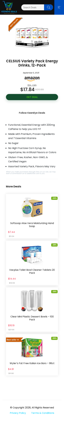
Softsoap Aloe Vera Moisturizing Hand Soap (32, 224)
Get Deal (32, 97)
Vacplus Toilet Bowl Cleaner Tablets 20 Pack (32, 271)
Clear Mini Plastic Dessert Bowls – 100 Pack (32, 318)
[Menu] (59, 7)
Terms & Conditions (42, 413)
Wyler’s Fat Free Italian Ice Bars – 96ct (32, 363)
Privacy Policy (18, 413)
